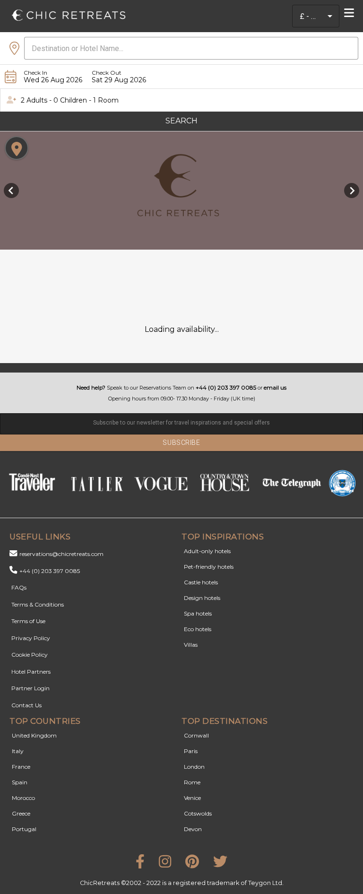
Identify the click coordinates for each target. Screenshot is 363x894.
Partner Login (30, 688)
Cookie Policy (29, 654)
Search (181, 120)
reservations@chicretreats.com (61, 553)
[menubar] (351, 14)
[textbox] (181, 423)
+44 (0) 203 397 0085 (49, 570)
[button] (330, 16)
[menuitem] (351, 13)
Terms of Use (28, 621)
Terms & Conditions (37, 604)
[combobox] (308, 16)
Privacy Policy (30, 638)
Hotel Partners (31, 671)
